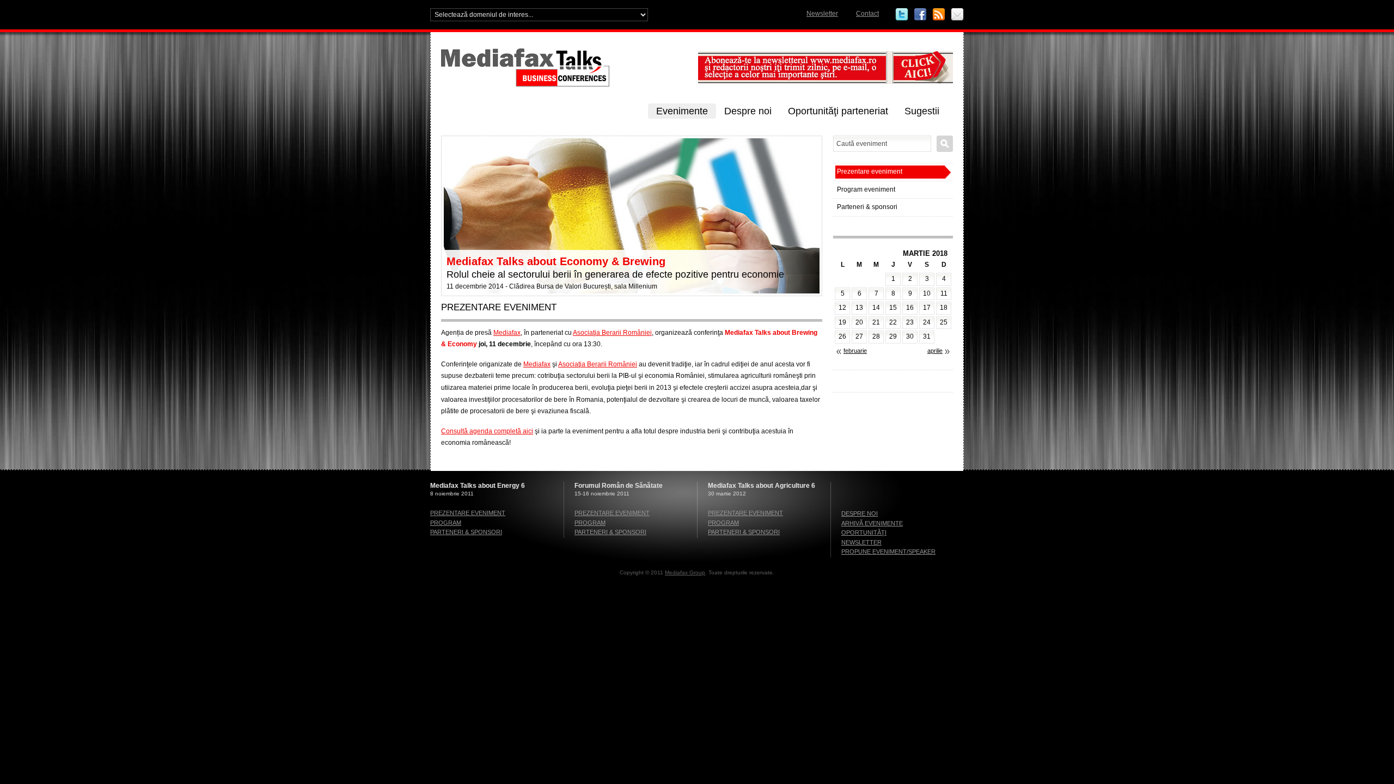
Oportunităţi (863, 532)
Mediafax (507, 332)
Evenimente (682, 111)
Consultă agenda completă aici (487, 431)
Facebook (920, 14)
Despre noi (748, 111)
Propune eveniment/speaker (888, 551)
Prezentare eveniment (869, 171)
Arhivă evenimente (872, 523)
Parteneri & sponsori (867, 207)
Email (957, 14)
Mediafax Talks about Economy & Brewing (556, 261)
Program (445, 522)
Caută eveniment (945, 144)
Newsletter (822, 13)
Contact (867, 13)
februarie (855, 350)
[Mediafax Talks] (566, 84)
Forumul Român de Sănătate (618, 485)
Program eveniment (866, 189)
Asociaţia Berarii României (612, 332)
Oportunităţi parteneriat (838, 111)
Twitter (901, 14)
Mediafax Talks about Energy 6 (477, 485)
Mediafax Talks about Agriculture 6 (761, 485)
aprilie (935, 350)
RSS (938, 14)
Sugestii (921, 111)
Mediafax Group (685, 572)
